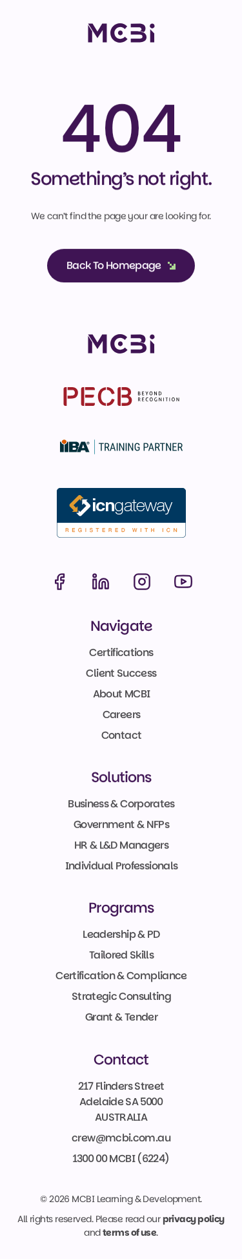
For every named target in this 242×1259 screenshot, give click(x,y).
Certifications (121, 652)
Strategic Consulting (120, 996)
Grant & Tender (121, 1017)
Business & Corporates (121, 803)
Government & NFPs (120, 824)
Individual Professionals (121, 865)
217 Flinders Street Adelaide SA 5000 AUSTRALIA (122, 1102)
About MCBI (121, 693)
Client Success (121, 673)
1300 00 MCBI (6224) (121, 1158)
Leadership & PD (121, 934)
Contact (121, 735)
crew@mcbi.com (114, 1137)
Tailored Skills (120, 955)
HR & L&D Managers (121, 845)
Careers (121, 714)
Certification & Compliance (121, 976)
